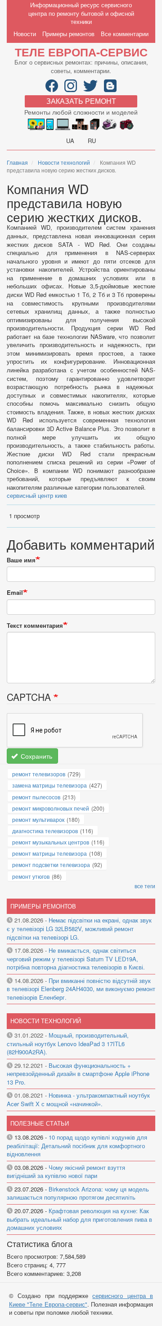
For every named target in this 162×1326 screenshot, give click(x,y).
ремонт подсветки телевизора (51, 864)
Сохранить (35, 755)
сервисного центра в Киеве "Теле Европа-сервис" (81, 1299)
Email (15, 593)
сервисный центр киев (37, 495)
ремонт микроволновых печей (50, 808)
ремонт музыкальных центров (50, 842)
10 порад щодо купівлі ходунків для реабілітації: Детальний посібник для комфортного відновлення (77, 1145)
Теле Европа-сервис (81, 52)
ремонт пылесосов (36, 797)
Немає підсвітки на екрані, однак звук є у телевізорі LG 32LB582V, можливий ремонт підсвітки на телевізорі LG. (79, 928)
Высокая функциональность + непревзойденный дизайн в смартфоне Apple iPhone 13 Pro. (78, 1073)
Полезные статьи (39, 1123)
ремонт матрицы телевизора (49, 853)
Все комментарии (124, 33)
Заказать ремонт (81, 101)
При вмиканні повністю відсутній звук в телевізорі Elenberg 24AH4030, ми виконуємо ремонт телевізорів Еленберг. (81, 988)
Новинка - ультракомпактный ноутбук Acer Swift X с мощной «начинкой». (78, 1099)
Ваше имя (21, 560)
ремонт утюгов (31, 876)
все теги (145, 886)
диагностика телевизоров (45, 831)
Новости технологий (64, 162)
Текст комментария (35, 625)
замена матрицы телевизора (49, 785)
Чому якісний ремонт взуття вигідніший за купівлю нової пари (66, 1171)
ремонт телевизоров (38, 774)
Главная (17, 162)
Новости (25, 33)
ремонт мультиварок (38, 819)
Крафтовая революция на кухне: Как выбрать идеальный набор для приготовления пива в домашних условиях (79, 1219)
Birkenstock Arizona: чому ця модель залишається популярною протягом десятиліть (78, 1193)
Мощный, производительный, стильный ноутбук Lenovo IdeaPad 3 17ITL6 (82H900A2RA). (68, 1043)
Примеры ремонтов (68, 33)
